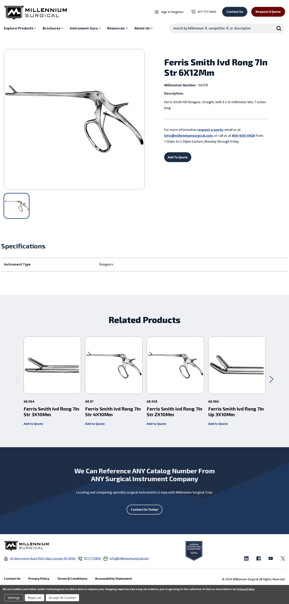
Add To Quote (178, 157)
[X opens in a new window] (283, 558)
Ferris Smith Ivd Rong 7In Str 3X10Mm (51, 411)
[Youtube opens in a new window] (271, 558)
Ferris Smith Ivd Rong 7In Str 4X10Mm (113, 411)
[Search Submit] (278, 28)
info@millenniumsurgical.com (188, 136)
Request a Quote (268, 11)
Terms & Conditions (72, 578)
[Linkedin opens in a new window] (246, 558)
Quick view (52, 365)
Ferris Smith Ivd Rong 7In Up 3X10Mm (236, 411)
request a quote (210, 130)
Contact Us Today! (144, 509)
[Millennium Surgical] (35, 13)
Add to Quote (33, 423)
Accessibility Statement (113, 578)
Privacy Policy (245, 589)
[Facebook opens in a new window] (258, 558)
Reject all (34, 598)
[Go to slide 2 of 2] (18, 379)
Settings (14, 598)
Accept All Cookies (62, 598)
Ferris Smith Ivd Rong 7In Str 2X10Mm (174, 411)
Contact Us (234, 11)
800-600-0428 (243, 136)
